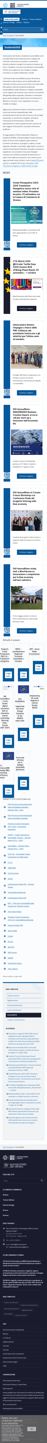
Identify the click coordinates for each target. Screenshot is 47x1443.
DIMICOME (12, 868)
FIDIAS (10, 936)
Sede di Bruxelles (12, 19)
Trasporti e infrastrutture (16, 1020)
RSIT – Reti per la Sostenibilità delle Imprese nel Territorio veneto (21, 904)
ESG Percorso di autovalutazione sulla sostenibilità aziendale (20, 817)
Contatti (6, 1346)
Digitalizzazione (12, 1000)
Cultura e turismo (13, 995)
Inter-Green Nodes (14, 911)
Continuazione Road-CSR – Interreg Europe (21, 885)
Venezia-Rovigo (9, 22)
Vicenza (26, 22)
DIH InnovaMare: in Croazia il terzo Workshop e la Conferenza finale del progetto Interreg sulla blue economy (26, 498)
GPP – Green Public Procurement (34, 651)
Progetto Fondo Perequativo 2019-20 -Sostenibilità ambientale (20, 918)
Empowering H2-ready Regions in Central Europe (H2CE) (35, 701)
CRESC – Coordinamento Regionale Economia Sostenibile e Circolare (18, 655)
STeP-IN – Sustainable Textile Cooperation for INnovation (19, 855)
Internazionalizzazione (15, 1005)
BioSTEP (11, 947)
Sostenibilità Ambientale (17, 892)
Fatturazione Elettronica (11, 1380)
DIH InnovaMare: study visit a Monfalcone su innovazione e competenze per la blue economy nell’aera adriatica (26, 574)
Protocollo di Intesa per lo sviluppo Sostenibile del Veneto (20, 763)
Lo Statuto (7, 1338)
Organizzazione (8, 1342)
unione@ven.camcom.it (18, 1244)
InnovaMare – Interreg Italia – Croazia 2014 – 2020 (19, 847)
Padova (25, 19)
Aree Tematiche (12, 989)
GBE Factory (12, 952)
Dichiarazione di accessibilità (13, 1408)
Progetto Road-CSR (15, 925)
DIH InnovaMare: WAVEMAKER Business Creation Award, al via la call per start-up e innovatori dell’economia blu (25, 416)
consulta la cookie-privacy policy (11, 1434)
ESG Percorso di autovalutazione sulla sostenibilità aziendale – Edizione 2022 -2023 (20, 807)
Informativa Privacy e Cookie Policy (15, 1384)
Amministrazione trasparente (13, 1330)
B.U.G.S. (10, 941)
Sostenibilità (12, 1015)
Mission (5, 1334)
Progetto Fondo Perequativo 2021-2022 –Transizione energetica (18, 826)
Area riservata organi (10, 1362)
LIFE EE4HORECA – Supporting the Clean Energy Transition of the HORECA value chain (20, 710)
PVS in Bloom (13, 969)
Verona (19, 22)
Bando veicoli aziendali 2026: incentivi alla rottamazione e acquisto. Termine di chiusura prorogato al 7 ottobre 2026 (23, 1050)
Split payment (8, 1388)
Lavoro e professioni (14, 1010)
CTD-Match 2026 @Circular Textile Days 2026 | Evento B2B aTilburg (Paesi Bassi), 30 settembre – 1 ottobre (26, 266)
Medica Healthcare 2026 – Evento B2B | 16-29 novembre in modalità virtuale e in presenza (23, 1095)
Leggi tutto (8, 675)
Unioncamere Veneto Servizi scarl (14, 1358)
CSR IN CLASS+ (13, 873)
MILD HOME (12, 930)
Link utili (6, 1350)
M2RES (10, 958)
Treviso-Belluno (35, 19)
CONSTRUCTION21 (15, 963)
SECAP (10, 878)
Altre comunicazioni (10, 1404)
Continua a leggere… (26, 244)
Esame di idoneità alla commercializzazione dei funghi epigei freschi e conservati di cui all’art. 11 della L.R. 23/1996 (24, 1102)
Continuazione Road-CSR (17, 898)
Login (4, 1365)
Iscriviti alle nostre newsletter (13, 1354)
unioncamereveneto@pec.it (19, 1247)
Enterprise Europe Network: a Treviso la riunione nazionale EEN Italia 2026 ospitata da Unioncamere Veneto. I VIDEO (24, 1067)
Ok (32, 1429)
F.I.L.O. (10, 862)
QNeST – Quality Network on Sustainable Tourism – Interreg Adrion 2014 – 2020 (19, 838)
